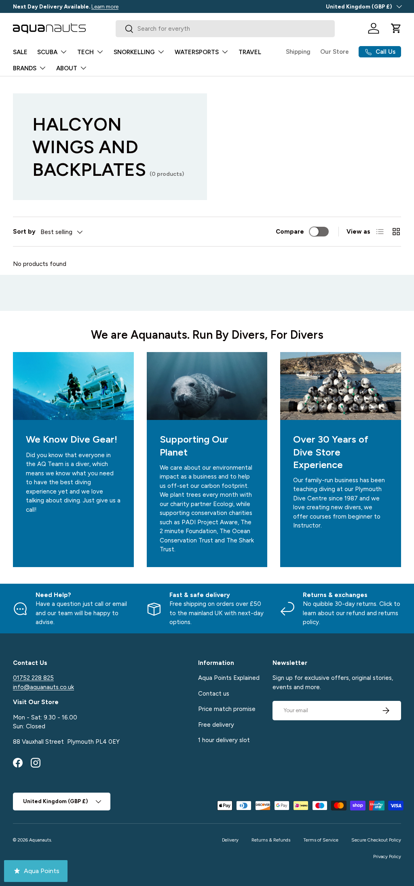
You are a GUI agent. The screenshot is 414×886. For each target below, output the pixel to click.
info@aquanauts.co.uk (43, 687)
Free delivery (216, 724)
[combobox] (225, 28)
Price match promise (227, 709)
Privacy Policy (387, 856)
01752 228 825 (33, 677)
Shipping (298, 51)
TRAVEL (250, 52)
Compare (290, 231)
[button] (396, 28)
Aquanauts (40, 840)
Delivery (230, 840)
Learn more (104, 6)
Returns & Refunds (270, 840)
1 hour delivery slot (224, 740)
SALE (20, 52)
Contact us (213, 693)
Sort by (24, 231)
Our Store (334, 51)
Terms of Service (320, 840)
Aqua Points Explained (229, 677)
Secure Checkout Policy (376, 840)
